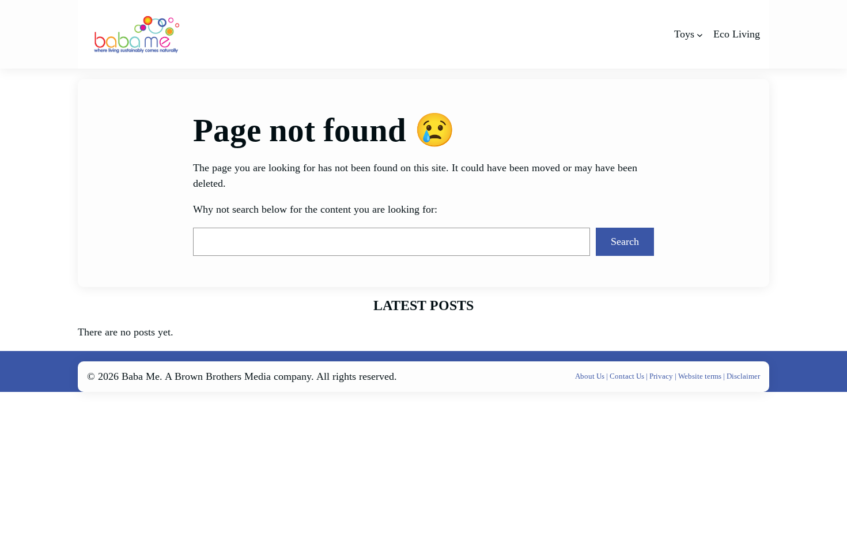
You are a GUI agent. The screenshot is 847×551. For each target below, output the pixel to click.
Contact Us (628, 376)
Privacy (662, 376)
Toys (684, 34)
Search (625, 241)
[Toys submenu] (700, 34)
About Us (590, 376)
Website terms (699, 376)
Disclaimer (743, 376)
